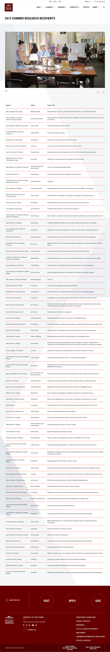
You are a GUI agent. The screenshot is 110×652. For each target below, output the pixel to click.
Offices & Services (83, 640)
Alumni (95, 7)
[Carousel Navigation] (55, 92)
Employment (80, 632)
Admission (61, 7)
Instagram (26, 625)
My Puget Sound (100, 1)
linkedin (29, 625)
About (38, 7)
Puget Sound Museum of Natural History (70, 647)
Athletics (86, 7)
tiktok (36, 625)
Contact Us (32, 630)
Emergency (80, 625)
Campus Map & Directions (86, 617)
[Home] (9, 620)
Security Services (83, 621)
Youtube (33, 625)
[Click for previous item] (98, 92)
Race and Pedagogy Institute (93, 648)
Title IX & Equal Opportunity (87, 629)
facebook (23, 625)
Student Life (74, 7)
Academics (49, 7)
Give (59, 1)
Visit (50, 1)
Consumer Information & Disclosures (90, 636)
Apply (55, 1)
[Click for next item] (103, 92)
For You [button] (87, 1)
